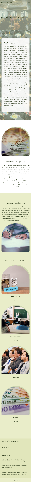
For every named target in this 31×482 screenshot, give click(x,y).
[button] (29, 2)
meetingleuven (8, 2)
